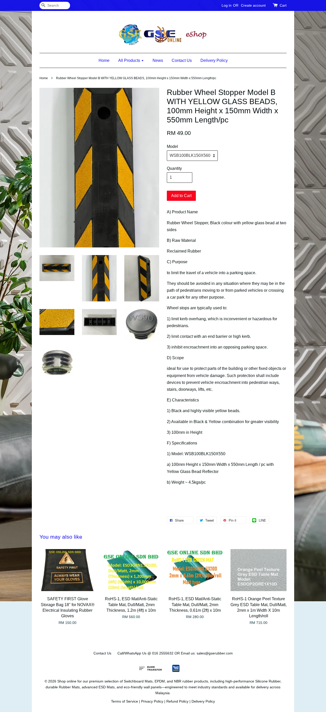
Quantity (174, 168)
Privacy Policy (152, 701)
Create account (253, 5)
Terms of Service (124, 701)
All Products (129, 60)
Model (172, 146)
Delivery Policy (214, 60)
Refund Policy (177, 701)
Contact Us (182, 60)
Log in (227, 5)
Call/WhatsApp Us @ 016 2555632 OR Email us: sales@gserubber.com (175, 653)
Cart (283, 5)
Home (104, 60)
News (158, 60)
